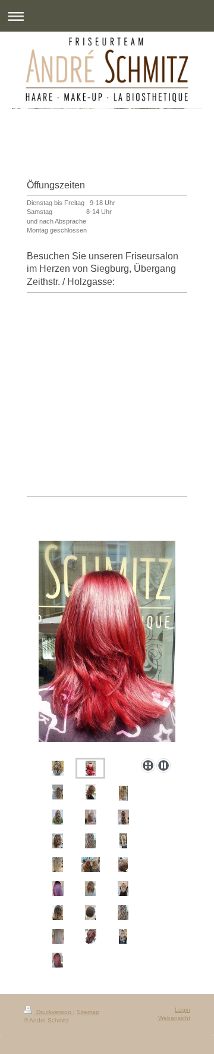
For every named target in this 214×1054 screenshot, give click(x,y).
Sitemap (88, 1012)
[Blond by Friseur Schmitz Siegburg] (57, 792)
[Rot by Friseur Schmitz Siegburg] (107, 647)
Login (182, 1009)
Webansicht (174, 1018)
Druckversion (53, 1012)
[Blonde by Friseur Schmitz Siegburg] (58, 936)
